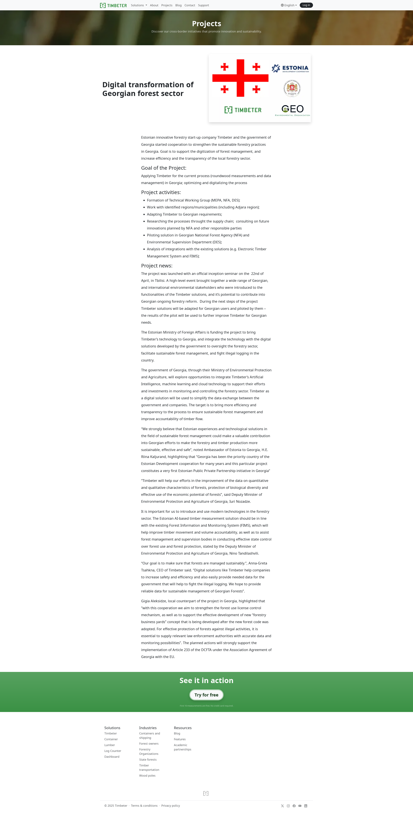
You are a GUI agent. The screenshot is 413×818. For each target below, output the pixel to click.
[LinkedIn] (305, 805)
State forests (148, 759)
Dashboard (111, 757)
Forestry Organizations (148, 751)
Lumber (109, 745)
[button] (306, 5)
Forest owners (149, 743)
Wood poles (147, 775)
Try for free (206, 695)
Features (180, 739)
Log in (306, 5)
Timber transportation (149, 767)
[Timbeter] (113, 5)
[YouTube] (299, 805)
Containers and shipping (149, 735)
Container (111, 739)
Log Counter (112, 751)
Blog (177, 733)
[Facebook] (294, 805)
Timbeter (110, 733)
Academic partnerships (182, 747)
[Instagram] (288, 805)
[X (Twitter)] (282, 805)
